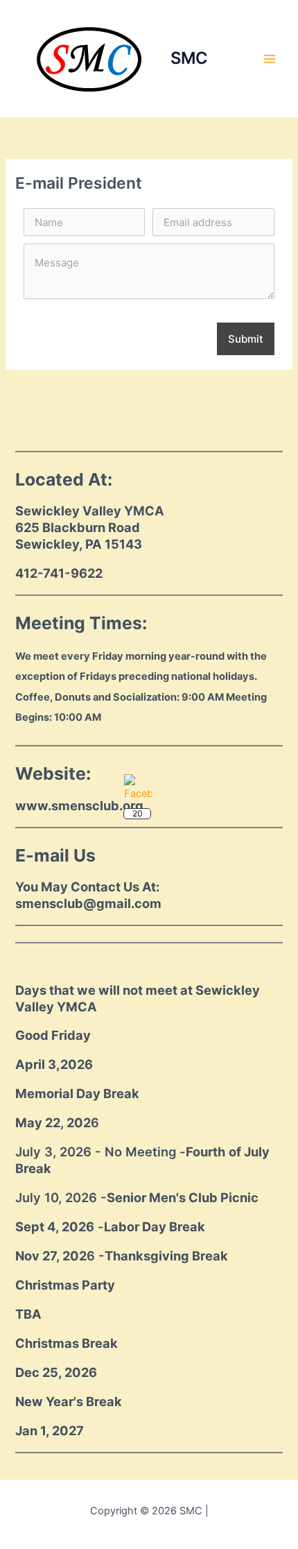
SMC (189, 58)
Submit (245, 338)
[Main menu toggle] (269, 59)
